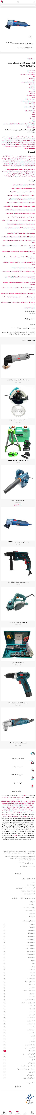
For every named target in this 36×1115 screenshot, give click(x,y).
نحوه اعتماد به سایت (29, 894)
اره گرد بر (14, 805)
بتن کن (33, 975)
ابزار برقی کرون (31, 951)
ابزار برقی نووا (31, 957)
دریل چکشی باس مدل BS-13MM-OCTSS (18, 582)
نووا (14, 816)
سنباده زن (32, 1033)
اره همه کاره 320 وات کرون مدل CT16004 (18, 380)
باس (8, 816)
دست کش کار (31, 1018)
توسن (5, 814)
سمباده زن (9, 807)
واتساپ (26, 859)
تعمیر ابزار (14, 835)
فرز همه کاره (21, 48)
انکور (11, 814)
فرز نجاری (17, 803)
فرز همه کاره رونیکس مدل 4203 (18, 743)
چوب (18, 257)
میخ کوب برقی (31, 1075)
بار (22, 142)
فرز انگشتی (32, 1042)
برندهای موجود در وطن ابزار (28, 891)
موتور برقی (15, 809)
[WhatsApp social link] (18, 873)
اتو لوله (4, 807)
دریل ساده (32, 1009)
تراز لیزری (32, 993)
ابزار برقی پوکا (31, 939)
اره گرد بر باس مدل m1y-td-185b (18, 420)
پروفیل (9, 805)
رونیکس (26, 816)
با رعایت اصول (31, 228)
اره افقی (33, 966)
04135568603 (24, 866)
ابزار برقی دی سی (30, 945)
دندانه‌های (5, 262)
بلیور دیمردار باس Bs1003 (18, 500)
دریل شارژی (23, 807)
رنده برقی (29, 807)
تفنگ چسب (32, 997)
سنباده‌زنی (12, 137)
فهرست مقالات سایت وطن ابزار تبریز (25, 888)
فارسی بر (12, 813)
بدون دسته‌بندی (30, 978)
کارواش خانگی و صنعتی (8, 803)
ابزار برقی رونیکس (30, 948)
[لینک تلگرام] (15, 873)
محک (10, 816)
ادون (9, 814)
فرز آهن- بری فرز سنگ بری (22, 801)
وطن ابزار (23, 795)
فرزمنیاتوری (12, 801)
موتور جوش (22, 809)
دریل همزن (16, 807)
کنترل (33, 1060)
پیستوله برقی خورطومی (29, 990)
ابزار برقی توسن (31, 942)
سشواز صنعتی (29, 809)
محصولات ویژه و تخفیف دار (28, 1066)
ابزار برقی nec (31, 930)
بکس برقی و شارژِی (30, 981)
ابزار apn (33, 924)
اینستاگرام (12, 851)
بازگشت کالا (32, 905)
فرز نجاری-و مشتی (30, 1048)
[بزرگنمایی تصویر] (30, 37)
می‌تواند (27, 257)
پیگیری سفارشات (30, 910)
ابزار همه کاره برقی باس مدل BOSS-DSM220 (18, 542)
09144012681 (21, 863)
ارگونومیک (20, 293)
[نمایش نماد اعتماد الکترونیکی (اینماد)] (29, 1099)
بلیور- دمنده (32, 984)
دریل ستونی (32, 1012)
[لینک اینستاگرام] (20, 873)
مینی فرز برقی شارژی (29, 1078)
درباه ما (33, 882)
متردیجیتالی (31, 1063)
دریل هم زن (32, 1015)
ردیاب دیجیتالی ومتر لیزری (24, 813)
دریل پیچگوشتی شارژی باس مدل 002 (18, 703)
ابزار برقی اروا (31, 933)
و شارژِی (32, 801)
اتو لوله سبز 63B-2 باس (18, 662)
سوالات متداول (31, 885)
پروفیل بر (32, 987)
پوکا (21, 816)
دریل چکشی (29, 805)
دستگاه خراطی (31, 1024)
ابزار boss (27, 48)
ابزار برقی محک (31, 954)
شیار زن (22, 803)
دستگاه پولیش (21, 805)
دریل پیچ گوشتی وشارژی (28, 1003)
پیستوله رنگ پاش (21, 811)
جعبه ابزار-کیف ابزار (30, 999)
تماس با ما (32, 916)
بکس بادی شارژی (14, 797)
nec (32, 818)
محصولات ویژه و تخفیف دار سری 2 (26, 1069)
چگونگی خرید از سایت (29, 908)
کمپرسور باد (32, 1057)
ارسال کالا (32, 902)
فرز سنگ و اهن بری (30, 1045)
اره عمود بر (23, 797)
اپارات (7, 851)
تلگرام (31, 859)
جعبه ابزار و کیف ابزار (11, 811)
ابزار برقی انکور (31, 936)
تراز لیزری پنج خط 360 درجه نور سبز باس (18, 460)
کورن (16, 816)
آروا (18, 816)
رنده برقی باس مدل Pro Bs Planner (18, 622)
